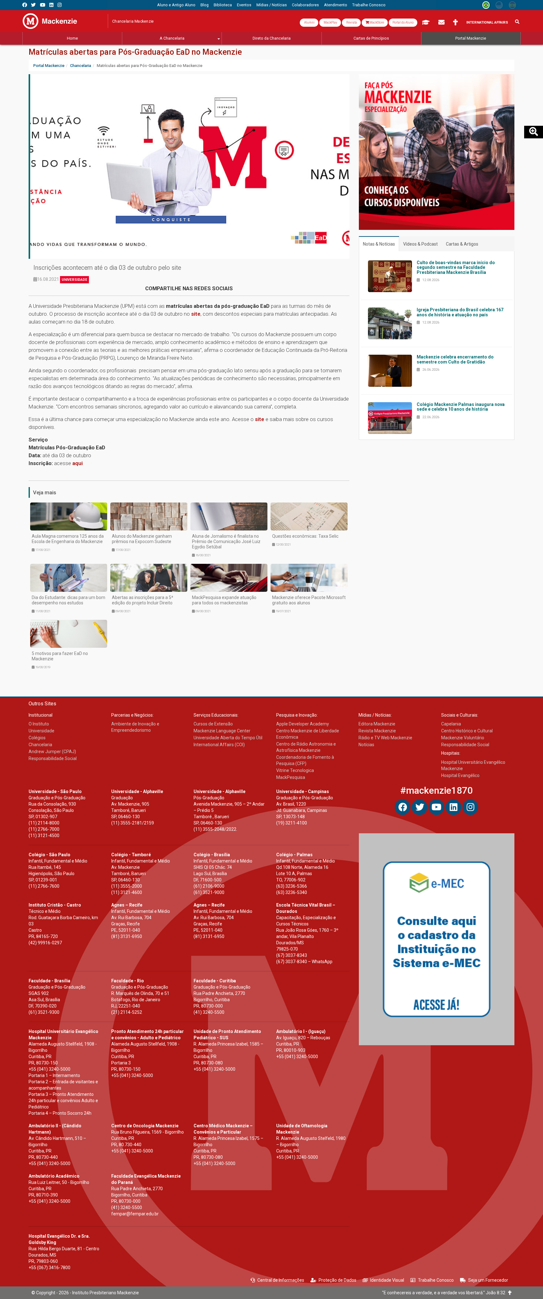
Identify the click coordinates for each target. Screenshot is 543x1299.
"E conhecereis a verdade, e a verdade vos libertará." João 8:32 (445, 1292)
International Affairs (487, 22)
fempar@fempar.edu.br (135, 1213)
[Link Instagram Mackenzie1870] (59, 5)
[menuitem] (176, 5)
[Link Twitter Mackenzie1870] (33, 5)
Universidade (74, 280)
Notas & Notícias (379, 244)
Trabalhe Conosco (436, 1280)
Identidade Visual (387, 1280)
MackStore (376, 22)
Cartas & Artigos (462, 244)
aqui (77, 463)
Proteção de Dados (337, 1280)
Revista (351, 22)
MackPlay (330, 22)
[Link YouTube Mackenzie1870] (42, 5)
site (195, 314)
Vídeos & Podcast (420, 244)
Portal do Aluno (403, 22)
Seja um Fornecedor (488, 1280)
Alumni (309, 22)
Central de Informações (280, 1280)
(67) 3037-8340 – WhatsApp (304, 961)
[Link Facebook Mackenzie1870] (25, 5)
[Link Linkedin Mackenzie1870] (51, 5)
